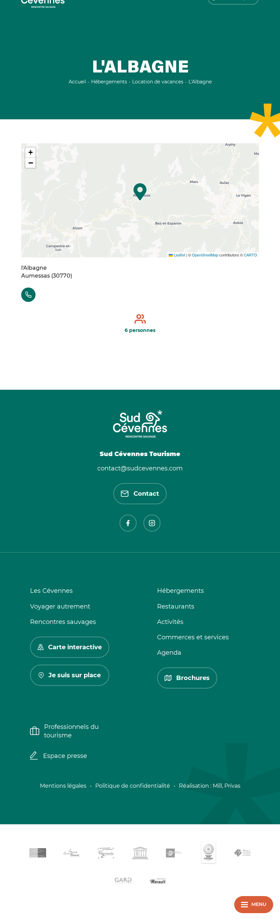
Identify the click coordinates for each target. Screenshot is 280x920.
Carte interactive (75, 647)
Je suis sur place (74, 675)
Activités (170, 622)
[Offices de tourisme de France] (242, 854)
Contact (146, 493)
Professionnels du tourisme (71, 731)
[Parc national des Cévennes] (174, 854)
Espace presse (65, 756)
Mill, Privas (226, 786)
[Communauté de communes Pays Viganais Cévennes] (106, 854)
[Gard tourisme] (123, 881)
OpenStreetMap (205, 254)
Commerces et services (193, 637)
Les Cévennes (51, 591)
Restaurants (175, 606)
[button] (140, 191)
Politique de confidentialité (132, 786)
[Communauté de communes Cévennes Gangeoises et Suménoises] (38, 854)
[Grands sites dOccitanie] (208, 854)
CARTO (250, 254)
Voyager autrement (60, 606)
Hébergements (180, 591)
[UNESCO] (140, 854)
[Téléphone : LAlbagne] (28, 295)
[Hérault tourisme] (157, 881)
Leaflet (179, 254)
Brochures (193, 678)
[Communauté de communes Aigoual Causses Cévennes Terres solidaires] (72, 854)
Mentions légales (63, 786)
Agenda (169, 652)
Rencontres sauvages (63, 622)
